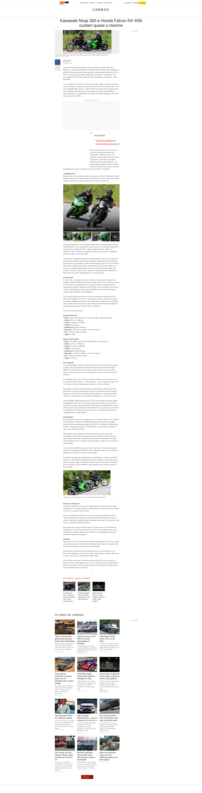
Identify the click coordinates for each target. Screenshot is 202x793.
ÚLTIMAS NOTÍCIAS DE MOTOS (107, 144)
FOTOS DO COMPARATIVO (105, 140)
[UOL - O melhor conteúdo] (64, 2)
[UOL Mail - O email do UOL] (128, 3)
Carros (101, 9)
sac (125, 2)
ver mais (86, 777)
